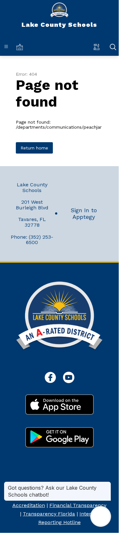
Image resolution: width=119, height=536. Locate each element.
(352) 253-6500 (39, 240)
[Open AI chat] (101, 516)
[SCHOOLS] (21, 47)
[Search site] (113, 47)
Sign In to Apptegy (84, 213)
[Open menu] (6, 46)
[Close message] (106, 484)
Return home (34, 147)
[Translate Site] (98, 47)
